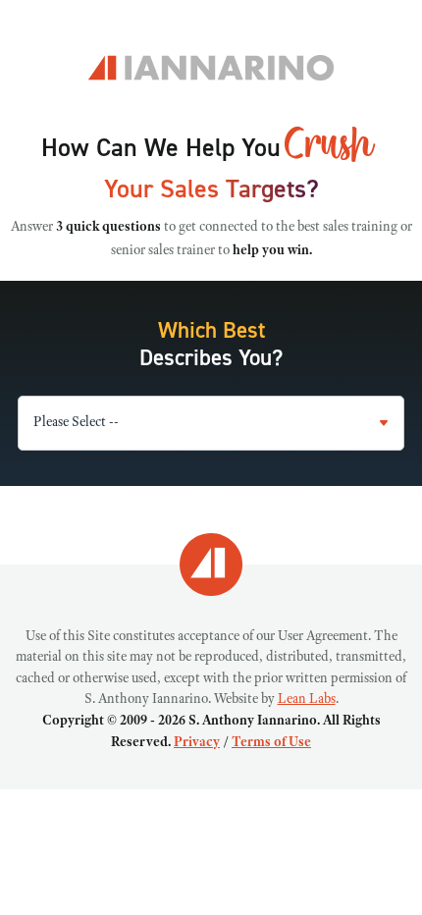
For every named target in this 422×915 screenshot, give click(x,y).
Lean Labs (307, 700)
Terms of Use (271, 743)
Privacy (197, 743)
